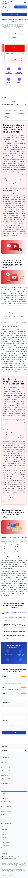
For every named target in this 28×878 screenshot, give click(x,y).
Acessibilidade (4, 814)
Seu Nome (4, 715)
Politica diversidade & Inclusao (8, 773)
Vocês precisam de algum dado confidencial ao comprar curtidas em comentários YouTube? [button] (14, 637)
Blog (2, 803)
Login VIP (6, 7)
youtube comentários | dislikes (8, 117)
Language (4, 746)
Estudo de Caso (4, 786)
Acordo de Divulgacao (6, 783)
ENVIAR (14, 732)
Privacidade (3, 765)
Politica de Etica (4, 775)
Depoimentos (4, 817)
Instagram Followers (5, 826)
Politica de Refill (4, 762)
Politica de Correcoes (6, 770)
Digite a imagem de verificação (9, 726)
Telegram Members (5, 847)
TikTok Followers (4, 834)
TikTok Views (4, 840)
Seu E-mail (4, 720)
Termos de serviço (5, 757)
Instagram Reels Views (6, 832)
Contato (3, 793)
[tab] (8, 652)
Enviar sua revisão (6, 705)
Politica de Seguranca (6, 811)
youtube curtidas (21, 113)
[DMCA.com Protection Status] (4, 853)
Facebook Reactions (5, 845)
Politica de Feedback (5, 778)
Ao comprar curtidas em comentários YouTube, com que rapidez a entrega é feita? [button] (14, 625)
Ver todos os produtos (14, 14)
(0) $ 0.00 (21, 7)
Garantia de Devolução (6, 806)
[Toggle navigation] (25, 2)
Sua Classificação (6, 702)
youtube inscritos (8, 113)
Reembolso (3, 759)
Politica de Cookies (5, 780)
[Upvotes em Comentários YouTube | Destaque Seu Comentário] (7, 3)
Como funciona (4, 798)
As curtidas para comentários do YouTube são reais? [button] (15, 613)
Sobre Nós (3, 796)
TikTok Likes (3, 837)
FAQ (2, 819)
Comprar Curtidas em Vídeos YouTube (17, 28)
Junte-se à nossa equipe (6, 801)
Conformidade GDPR (5, 767)
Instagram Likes (4, 829)
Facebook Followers (5, 842)
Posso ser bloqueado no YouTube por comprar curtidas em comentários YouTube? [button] (14, 630)
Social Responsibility (5, 809)
